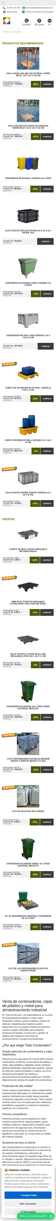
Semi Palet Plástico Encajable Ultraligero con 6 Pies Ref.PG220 (28, 603)
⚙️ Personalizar (28, 1211)
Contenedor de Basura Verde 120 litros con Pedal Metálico (28, 865)
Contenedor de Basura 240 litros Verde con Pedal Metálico (28, 707)
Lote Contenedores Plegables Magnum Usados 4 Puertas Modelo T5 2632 (28, 760)
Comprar (47, 84)
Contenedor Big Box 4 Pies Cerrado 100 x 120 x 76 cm (28, 336)
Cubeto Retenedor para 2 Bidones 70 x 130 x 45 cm (28, 441)
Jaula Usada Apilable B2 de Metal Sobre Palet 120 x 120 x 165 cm (28, 74)
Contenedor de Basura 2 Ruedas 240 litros (28, 178)
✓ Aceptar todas (28, 1195)
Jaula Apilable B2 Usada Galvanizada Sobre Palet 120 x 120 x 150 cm (28, 127)
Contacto (26, 24)
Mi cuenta (39, 24)
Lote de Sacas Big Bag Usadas (28, 811)
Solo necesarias (28, 1203)
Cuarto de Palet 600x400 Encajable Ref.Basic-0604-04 (28, 550)
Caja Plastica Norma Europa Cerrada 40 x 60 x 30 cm (28, 494)
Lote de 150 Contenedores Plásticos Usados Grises (28, 969)
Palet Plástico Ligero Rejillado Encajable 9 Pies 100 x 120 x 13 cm (28, 655)
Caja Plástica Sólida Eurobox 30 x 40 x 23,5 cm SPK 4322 (28, 232)
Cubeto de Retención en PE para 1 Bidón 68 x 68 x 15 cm (28, 389)
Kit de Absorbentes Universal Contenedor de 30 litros (28, 917)
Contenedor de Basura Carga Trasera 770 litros (28, 284)
